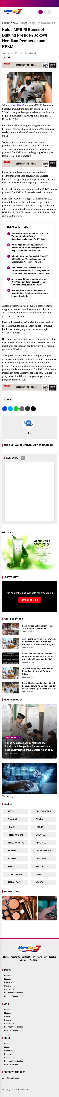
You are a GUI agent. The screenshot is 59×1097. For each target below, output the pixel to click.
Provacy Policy (40, 957)
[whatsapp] (16, 408)
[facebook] (3, 3)
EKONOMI (12, 819)
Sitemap (24, 960)
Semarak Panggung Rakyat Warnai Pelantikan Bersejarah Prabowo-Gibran (38, 671)
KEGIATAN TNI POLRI (13, 737)
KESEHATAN (41, 843)
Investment (8, 982)
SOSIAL (14, 23)
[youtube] (16, 3)
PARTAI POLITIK (43, 858)
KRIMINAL (12, 851)
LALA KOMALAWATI (45, 851)
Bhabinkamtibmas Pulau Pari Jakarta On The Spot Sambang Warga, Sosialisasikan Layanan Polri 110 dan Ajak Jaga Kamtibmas (29, 236)
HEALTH (11, 827)
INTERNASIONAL (15, 835)
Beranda (5, 23)
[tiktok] (20, 3)
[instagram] (12, 3)
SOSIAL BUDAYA (14, 874)
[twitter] (8, 3)
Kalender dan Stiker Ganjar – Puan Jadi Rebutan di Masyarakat (38, 627)
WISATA (39, 882)
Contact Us (27, 957)
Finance (7, 979)
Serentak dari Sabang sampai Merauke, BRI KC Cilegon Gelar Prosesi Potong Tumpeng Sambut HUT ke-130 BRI (29, 282)
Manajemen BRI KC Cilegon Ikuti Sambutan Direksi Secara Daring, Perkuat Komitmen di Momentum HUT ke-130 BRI (30, 270)
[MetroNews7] (13, 14)
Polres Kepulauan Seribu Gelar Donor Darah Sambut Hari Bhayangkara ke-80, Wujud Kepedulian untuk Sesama (29, 248)
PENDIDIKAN (13, 866)
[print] (21, 408)
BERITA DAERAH (43, 811)
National (7, 975)
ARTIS (10, 811)
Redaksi (52, 957)
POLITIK (40, 866)
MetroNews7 (22, 1089)
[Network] (40, 12)
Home (6, 957)
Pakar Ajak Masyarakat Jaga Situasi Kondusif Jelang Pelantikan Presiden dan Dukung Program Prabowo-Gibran (39, 686)
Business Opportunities (13, 993)
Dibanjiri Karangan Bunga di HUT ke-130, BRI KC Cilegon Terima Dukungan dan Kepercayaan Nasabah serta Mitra (30, 259)
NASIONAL (12, 858)
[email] (27, 408)
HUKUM (39, 827)
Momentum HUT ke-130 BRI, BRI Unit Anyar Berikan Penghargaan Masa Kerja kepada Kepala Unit (29, 293)
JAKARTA (40, 835)
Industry (7, 986)
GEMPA (39, 819)
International (9, 989)
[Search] (56, 3)
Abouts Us (15, 957)
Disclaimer (34, 960)
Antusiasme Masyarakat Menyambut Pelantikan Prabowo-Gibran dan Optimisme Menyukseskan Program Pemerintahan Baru (39, 642)
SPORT (39, 874)
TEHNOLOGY (13, 882)
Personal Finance (11, 996)
